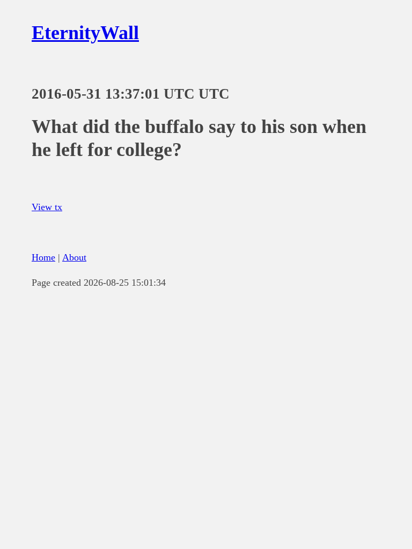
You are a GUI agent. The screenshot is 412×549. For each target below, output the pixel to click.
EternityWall (85, 32)
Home (43, 257)
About (74, 257)
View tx (47, 207)
